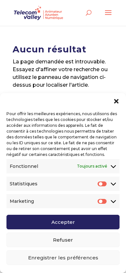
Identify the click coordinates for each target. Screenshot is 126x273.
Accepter (63, 222)
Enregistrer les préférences (63, 258)
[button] (116, 101)
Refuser (63, 240)
